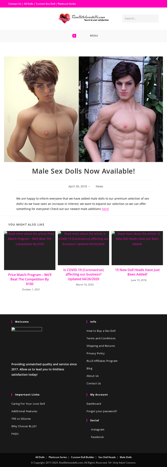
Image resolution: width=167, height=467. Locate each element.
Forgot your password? (102, 411)
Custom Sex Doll (45, 3)
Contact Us (14, 3)
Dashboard (94, 403)
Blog (89, 368)
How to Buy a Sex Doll (101, 331)
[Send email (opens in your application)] (24, 18)
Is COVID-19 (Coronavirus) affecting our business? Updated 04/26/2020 (83, 274)
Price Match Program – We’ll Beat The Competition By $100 (29, 279)
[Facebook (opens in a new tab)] (11, 18)
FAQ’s (15, 434)
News (99, 186)
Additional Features (24, 411)
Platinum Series (67, 3)
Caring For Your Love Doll (28, 403)
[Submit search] (155, 18)
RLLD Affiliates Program (102, 361)
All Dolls (29, 3)
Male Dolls (126, 457)
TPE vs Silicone (21, 419)
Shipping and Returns (101, 346)
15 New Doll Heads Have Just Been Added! (137, 272)
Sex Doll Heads (107, 457)
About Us (93, 376)
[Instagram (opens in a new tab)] (18, 18)
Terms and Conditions (101, 338)
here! (105, 209)
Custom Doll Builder (82, 457)
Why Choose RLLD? (24, 426)
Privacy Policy (96, 353)
